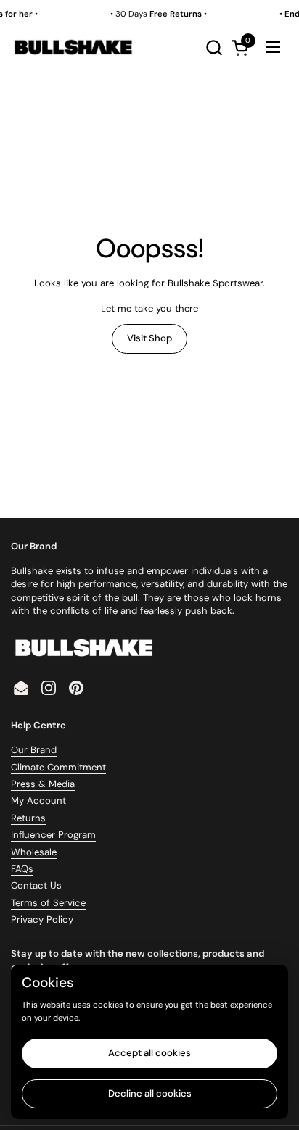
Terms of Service (48, 903)
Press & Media (43, 784)
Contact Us (36, 885)
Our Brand (34, 750)
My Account (38, 800)
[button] (214, 47)
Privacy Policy (42, 919)
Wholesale (34, 852)
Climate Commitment (58, 767)
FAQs (22, 869)
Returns (28, 818)
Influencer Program (53, 834)
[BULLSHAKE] (73, 47)
